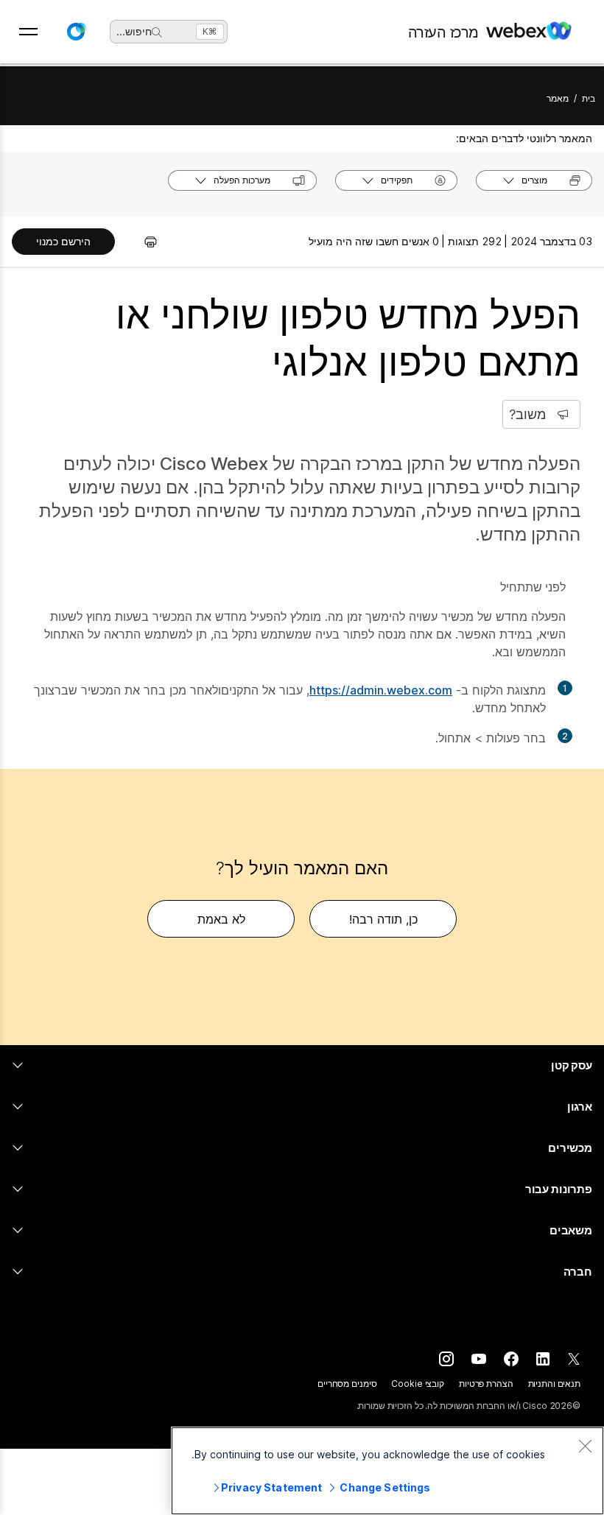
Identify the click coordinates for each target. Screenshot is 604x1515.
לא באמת (221, 919)
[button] (76, 32)
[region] (387, 1471)
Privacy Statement (271, 1487)
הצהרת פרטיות (486, 1383)
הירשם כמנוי (63, 241)
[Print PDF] (143, 241)
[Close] (584, 1445)
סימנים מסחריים (346, 1383)
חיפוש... (134, 31)
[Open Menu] (28, 32)
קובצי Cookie (417, 1383)
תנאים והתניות (554, 1383)
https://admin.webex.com (380, 690)
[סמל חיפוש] (157, 32)
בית (588, 98)
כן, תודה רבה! (383, 919)
